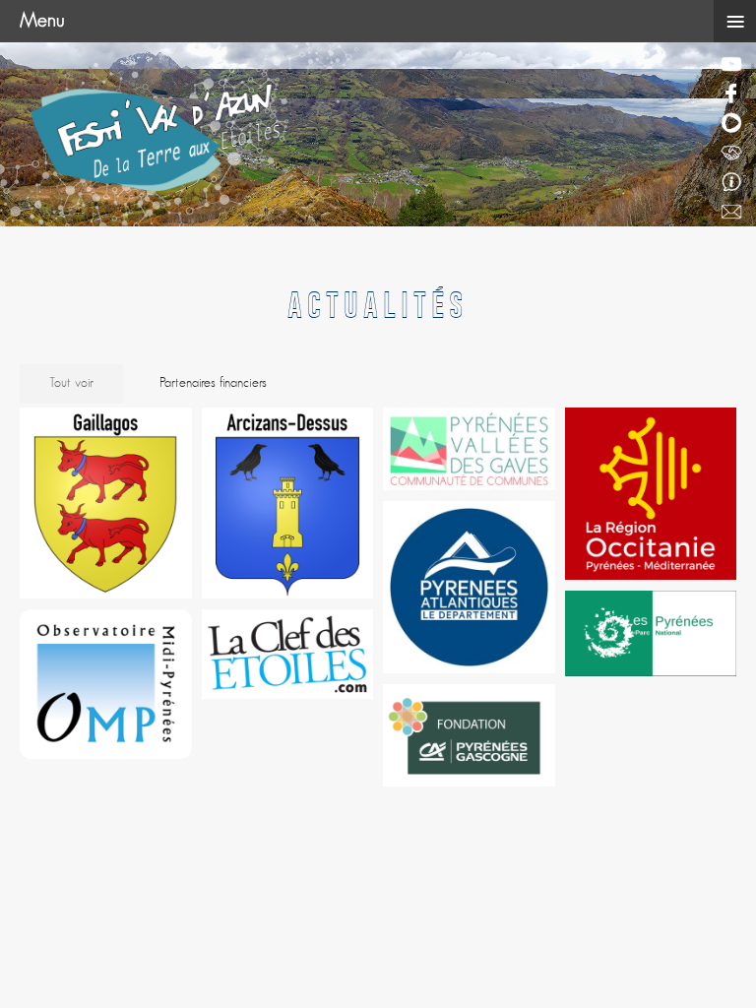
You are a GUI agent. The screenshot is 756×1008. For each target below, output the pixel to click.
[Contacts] (734, 212)
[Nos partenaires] (734, 153)
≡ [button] (735, 21)
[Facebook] (734, 94)
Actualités (378, 300)
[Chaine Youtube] (734, 65)
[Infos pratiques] (734, 183)
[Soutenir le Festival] (734, 124)
